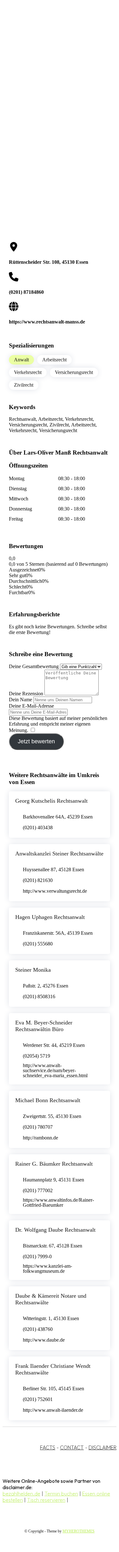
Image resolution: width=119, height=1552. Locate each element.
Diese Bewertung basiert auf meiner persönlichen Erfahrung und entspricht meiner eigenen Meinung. (58, 724)
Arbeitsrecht (54, 359)
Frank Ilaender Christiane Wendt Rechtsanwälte (52, 1369)
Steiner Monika (33, 970)
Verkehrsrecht (28, 372)
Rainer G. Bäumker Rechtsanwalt (54, 1164)
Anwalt (21, 359)
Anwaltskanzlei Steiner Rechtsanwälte (59, 853)
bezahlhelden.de (21, 1493)
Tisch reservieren (46, 1500)
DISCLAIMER (102, 1447)
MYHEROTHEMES (79, 1531)
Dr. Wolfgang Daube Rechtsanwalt (55, 1230)
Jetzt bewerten (36, 741)
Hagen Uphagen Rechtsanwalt (50, 917)
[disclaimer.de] (53, 57)
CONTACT (72, 1447)
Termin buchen (61, 1493)
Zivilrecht (23, 385)
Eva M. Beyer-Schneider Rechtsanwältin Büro (43, 1025)
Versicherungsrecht (74, 372)
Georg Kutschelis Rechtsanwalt (51, 801)
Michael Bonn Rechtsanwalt (47, 1100)
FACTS (47, 1447)
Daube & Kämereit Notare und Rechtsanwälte (50, 1299)
